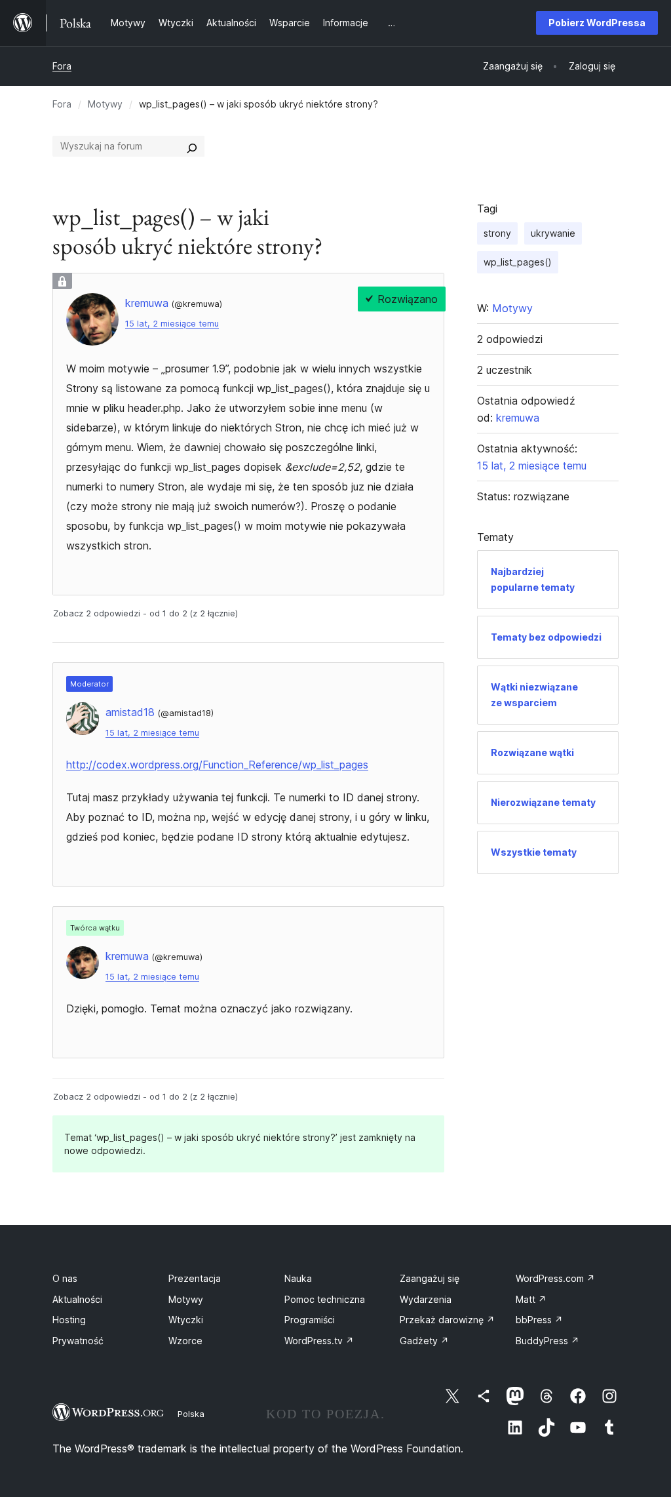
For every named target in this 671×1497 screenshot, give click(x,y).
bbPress (539, 1319)
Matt (531, 1299)
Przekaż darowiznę (447, 1319)
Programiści (309, 1319)
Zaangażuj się (429, 1278)
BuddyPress (547, 1340)
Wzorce (185, 1340)
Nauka (298, 1278)
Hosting (69, 1319)
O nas (64, 1278)
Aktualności (77, 1299)
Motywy (105, 104)
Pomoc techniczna (324, 1299)
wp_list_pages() (518, 262)
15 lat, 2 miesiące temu (172, 324)
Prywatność (78, 1340)
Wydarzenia (425, 1299)
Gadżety (424, 1340)
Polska (191, 1413)
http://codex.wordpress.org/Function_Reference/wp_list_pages (217, 764)
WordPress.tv (319, 1340)
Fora (61, 65)
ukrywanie (553, 233)
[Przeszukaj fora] (192, 146)
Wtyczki (185, 1319)
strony (497, 233)
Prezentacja (194, 1278)
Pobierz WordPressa (596, 22)
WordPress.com (555, 1278)
